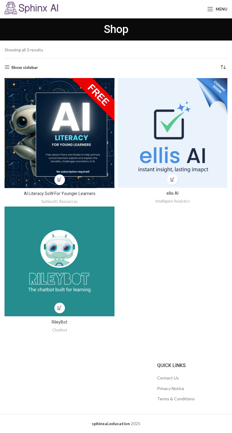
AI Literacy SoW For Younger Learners (59, 193)
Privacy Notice (170, 388)
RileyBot (59, 322)
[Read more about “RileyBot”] (59, 308)
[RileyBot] (59, 262)
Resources (68, 201)
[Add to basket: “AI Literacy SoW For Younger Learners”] (59, 179)
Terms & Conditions (176, 398)
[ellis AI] (172, 133)
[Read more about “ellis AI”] (172, 179)
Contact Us (168, 377)
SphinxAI (49, 201)
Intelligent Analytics (172, 201)
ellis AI (172, 193)
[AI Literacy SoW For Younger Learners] (59, 133)
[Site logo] (32, 8)
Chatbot (59, 329)
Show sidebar (24, 67)
